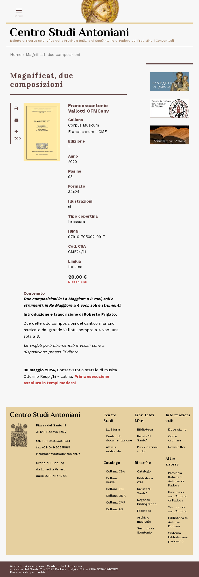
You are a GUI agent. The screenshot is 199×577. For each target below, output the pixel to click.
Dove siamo (177, 429)
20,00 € (77, 277)
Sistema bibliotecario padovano (178, 537)
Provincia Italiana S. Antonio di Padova (176, 479)
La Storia (113, 429)
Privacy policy (20, 572)
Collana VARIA (112, 480)
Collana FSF (115, 489)
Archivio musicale (144, 519)
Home (16, 54)
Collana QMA (116, 496)
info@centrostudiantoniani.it (58, 454)
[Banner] (169, 81)
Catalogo (144, 471)
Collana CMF (115, 502)
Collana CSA (115, 471)
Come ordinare (174, 438)
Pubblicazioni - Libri (147, 449)
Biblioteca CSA (145, 480)
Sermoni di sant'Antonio (177, 509)
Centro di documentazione (116, 438)
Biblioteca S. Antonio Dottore (178, 522)
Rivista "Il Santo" (144, 438)
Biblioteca (145, 429)
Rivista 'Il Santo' (144, 491)
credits (40, 572)
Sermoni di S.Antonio (145, 530)
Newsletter (177, 447)
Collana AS (114, 509)
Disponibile (77, 281)
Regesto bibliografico (147, 502)
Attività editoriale (113, 449)
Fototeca (144, 511)
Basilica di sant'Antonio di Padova (177, 496)
